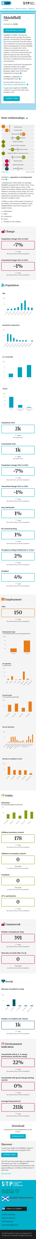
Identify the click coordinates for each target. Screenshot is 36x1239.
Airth (23, 82)
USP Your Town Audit (10, 1225)
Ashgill (15, 84)
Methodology (7, 1222)
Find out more (6, 1173)
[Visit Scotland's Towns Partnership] (26, 3)
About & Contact (21, 9)
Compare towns (11, 98)
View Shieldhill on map (14, 30)
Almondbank (8, 84)
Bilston (23, 84)
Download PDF (18, 1136)
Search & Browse (8, 9)
